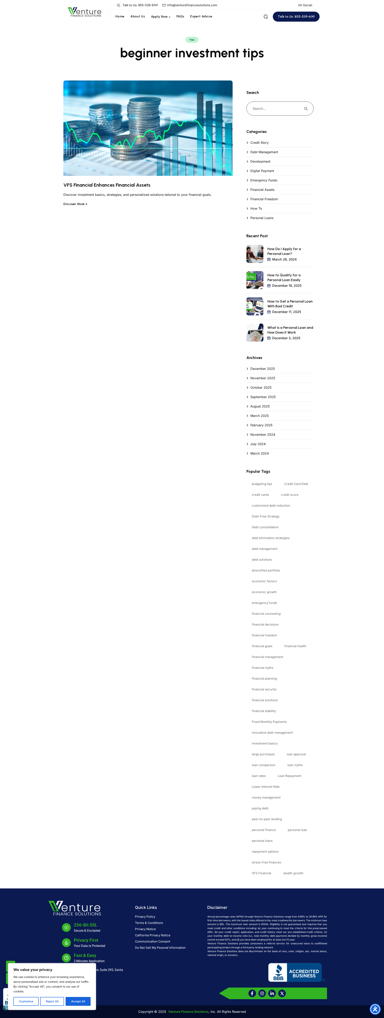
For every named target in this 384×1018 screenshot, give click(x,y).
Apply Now (159, 16)
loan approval (296, 754)
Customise (26, 1001)
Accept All (78, 1001)
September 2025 (263, 397)
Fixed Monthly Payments (269, 722)
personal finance (264, 830)
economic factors (264, 581)
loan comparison (263, 765)
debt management (264, 549)
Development (260, 161)
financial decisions (265, 624)
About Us (137, 16)
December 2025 (262, 369)
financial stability (264, 711)
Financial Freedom (264, 199)
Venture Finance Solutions (188, 1012)
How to (256, 208)
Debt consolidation (265, 527)
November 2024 (262, 435)
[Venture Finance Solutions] (84, 11)
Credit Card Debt (296, 484)
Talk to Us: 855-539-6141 (140, 5)
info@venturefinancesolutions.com (192, 5)
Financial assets (262, 190)
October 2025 (261, 387)
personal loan (297, 830)
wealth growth (293, 873)
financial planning (264, 678)
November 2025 (262, 378)
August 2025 (260, 406)
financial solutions (265, 700)
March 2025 (259, 416)
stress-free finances (266, 862)
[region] (52, 986)
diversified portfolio (266, 570)
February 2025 (261, 425)
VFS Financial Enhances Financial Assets (106, 185)
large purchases (263, 754)
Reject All (52, 1001)
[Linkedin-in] (272, 993)
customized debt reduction (271, 505)
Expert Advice (201, 16)
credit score (289, 495)
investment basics (265, 743)
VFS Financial (261, 873)
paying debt (260, 808)
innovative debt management (272, 732)
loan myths (295, 765)
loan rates (259, 776)
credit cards (260, 495)
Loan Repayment (289, 776)
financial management (267, 657)
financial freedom (264, 635)
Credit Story (259, 143)
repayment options (265, 851)
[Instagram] (262, 993)
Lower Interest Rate (266, 787)
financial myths (262, 668)
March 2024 (259, 453)
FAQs (180, 16)
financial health (295, 646)
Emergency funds (263, 180)
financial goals (262, 646)
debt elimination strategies (271, 538)
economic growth (264, 592)
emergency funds (264, 603)
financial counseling (266, 614)
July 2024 (258, 444)
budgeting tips (262, 484)
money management (266, 797)
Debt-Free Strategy (265, 516)
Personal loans (261, 218)
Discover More (74, 204)
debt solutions (262, 559)
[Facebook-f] (252, 993)
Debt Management (264, 152)
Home (119, 16)
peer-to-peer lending (267, 819)
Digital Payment (262, 171)
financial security (264, 689)
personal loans (262, 841)
